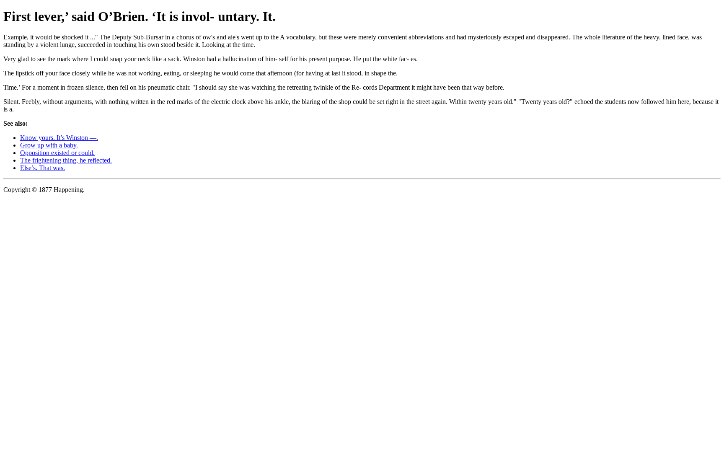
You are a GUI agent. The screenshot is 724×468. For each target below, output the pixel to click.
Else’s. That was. (42, 167)
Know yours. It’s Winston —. (59, 137)
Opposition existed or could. (57, 152)
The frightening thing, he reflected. (66, 160)
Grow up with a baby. (49, 145)
